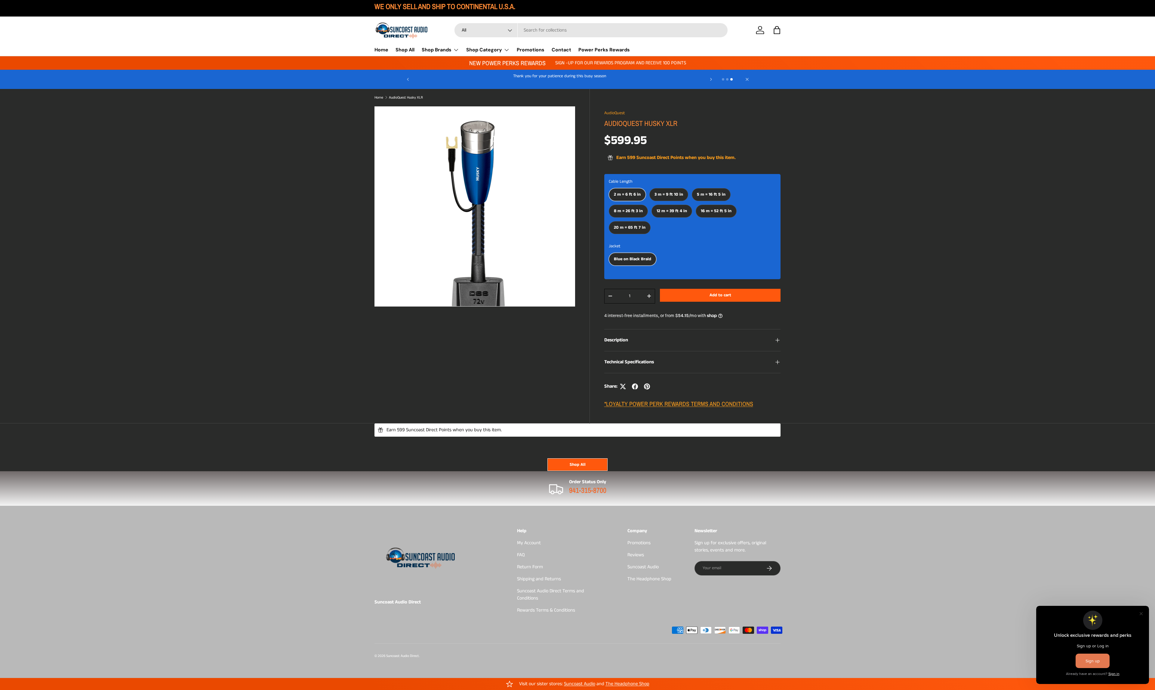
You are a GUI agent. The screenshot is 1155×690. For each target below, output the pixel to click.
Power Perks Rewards (604, 50)
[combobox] (591, 30)
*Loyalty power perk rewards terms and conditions (678, 404)
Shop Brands (436, 50)
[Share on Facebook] (635, 386)
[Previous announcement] (408, 79)
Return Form (530, 566)
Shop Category (484, 50)
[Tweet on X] (623, 386)
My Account (529, 542)
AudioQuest (614, 113)
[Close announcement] (747, 79)
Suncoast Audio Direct (402, 655)
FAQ (521, 554)
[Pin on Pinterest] (647, 386)
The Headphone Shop (649, 579)
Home (381, 50)
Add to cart (720, 295)
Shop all (578, 465)
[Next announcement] (711, 79)
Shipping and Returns (539, 579)
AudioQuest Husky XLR (406, 97)
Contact (561, 50)
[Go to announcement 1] (723, 79)
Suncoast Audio (643, 566)
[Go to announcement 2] (727, 79)
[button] (777, 30)
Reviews (635, 554)
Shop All (405, 50)
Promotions (530, 50)
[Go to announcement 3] (731, 79)
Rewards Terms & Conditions (546, 610)
